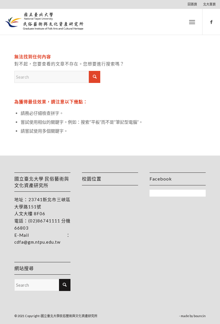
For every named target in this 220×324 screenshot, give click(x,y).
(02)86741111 (44, 220)
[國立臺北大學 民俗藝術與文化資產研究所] (44, 22)
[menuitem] (192, 4)
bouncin (200, 316)
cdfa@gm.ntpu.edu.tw (37, 242)
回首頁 (192, 4)
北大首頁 (209, 4)
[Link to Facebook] (211, 22)
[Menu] (192, 22)
